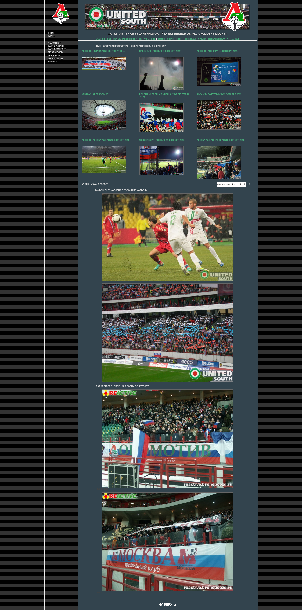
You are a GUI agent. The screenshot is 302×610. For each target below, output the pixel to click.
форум (170, 39)
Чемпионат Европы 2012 (96, 94)
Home (51, 33)
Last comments (57, 49)
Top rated (54, 55)
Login (51, 36)
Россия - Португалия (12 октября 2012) (219, 94)
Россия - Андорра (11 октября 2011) (217, 51)
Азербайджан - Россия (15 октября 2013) (221, 140)
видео (179, 39)
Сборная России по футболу (148, 46)
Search (52, 62)
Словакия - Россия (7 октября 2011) (160, 51)
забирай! (234, 39)
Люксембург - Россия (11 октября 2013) (162, 140)
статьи (161, 39)
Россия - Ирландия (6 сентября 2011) (103, 51)
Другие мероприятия (116, 46)
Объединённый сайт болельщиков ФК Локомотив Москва (125, 39)
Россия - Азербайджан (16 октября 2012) (106, 140)
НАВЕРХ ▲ (168, 604)
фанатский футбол (218, 39)
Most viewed (55, 52)
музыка (202, 39)
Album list (54, 43)
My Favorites (55, 58)
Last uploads (56, 46)
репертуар (190, 39)
